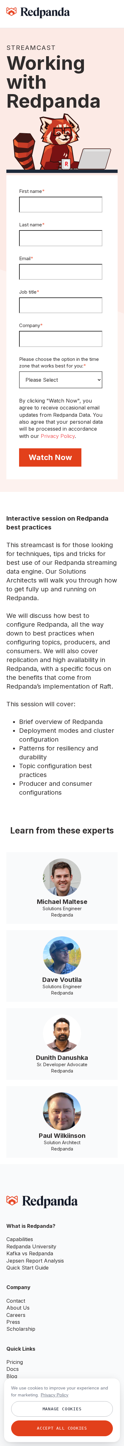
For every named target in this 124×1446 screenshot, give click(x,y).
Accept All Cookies (62, 1428)
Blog (11, 1376)
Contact (15, 1301)
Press (13, 1322)
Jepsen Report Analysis (35, 1261)
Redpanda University (31, 1246)
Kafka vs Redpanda (29, 1253)
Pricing (14, 1362)
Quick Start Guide (27, 1267)
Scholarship (20, 1329)
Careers (15, 1315)
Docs (12, 1369)
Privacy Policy (58, 436)
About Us (18, 1308)
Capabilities (19, 1239)
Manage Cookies (62, 1409)
